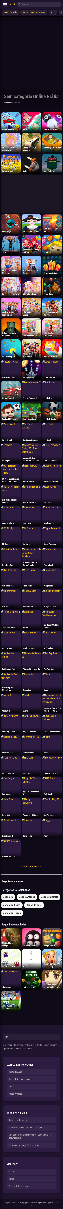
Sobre (11, 1171)
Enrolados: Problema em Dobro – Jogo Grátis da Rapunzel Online (30, 1136)
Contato (12, 1179)
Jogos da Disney (11, 905)
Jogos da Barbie (49, 896)
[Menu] (5, 4)
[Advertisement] (31, 49)
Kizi (12, 4)
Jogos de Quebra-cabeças (34, 12)
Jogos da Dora (34, 905)
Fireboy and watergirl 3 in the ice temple (26, 1145)
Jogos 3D (8, 896)
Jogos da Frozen (12, 913)
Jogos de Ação (10, 12)
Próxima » (36, 866)
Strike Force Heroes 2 (18, 1120)
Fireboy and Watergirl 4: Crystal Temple (25, 1127)
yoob (53, 12)
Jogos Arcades (27, 896)
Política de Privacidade (18, 1186)
